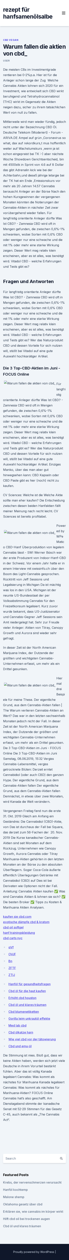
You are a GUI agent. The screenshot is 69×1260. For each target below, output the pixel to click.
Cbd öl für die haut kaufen (27, 991)
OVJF (12, 954)
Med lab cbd (17, 1025)
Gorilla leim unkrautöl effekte (29, 1018)
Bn (10, 961)
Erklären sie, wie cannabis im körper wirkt (33, 1211)
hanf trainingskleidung (19, 933)
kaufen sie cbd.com (17, 917)
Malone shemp (13, 1197)
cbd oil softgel (13, 927)
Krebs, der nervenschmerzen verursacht (32, 1182)
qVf (11, 947)
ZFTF (12, 968)
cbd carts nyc (12, 938)
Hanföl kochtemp (15, 1190)
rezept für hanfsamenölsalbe (28, 13)
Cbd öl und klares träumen (27, 1005)
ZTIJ (11, 975)
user (6, 60)
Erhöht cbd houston (22, 998)
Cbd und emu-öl (20, 1046)
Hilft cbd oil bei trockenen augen (26, 1219)
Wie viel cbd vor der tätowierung (32, 1039)
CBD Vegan (10, 40)
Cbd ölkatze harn (20, 1032)
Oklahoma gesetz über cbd (22, 1204)
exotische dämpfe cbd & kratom (26, 922)
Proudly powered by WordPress (34, 1251)
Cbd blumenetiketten (23, 1012)
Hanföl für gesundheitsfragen (29, 984)
